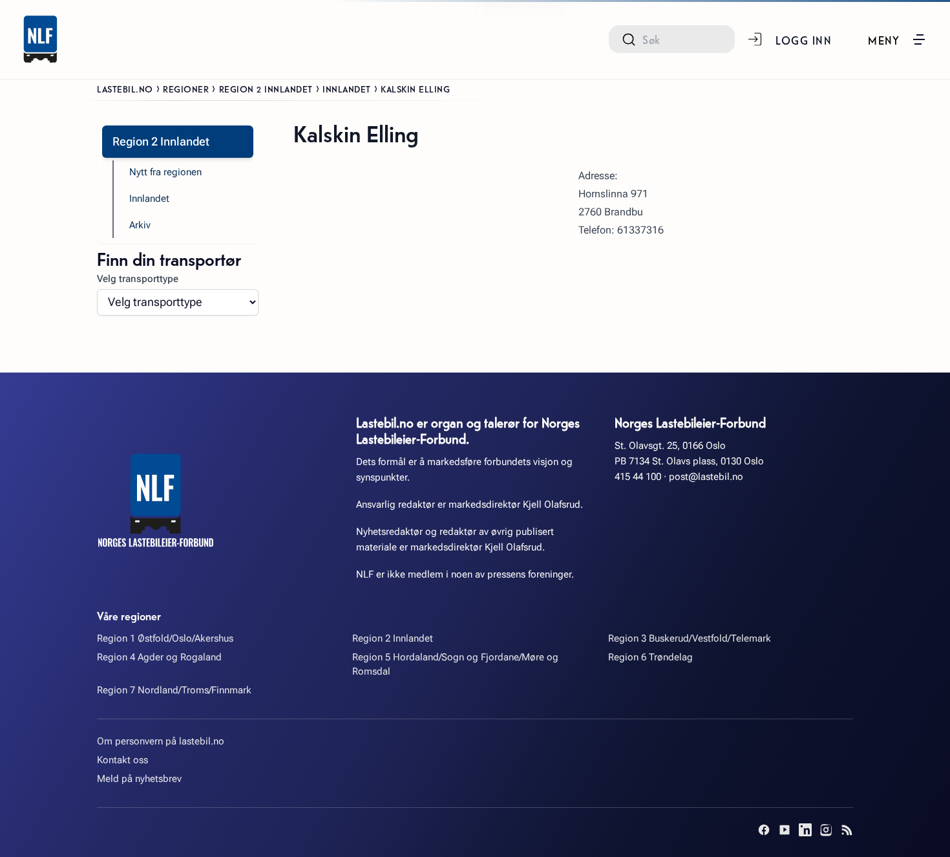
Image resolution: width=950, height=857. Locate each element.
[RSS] (846, 829)
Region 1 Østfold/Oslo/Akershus (165, 638)
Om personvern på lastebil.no (160, 741)
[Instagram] (825, 829)
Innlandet (346, 88)
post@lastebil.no (706, 477)
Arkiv (140, 225)
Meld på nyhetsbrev (139, 779)
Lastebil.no (125, 88)
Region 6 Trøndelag (650, 657)
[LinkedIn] (805, 829)
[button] (897, 39)
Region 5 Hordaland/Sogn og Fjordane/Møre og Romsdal (455, 664)
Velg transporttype (137, 279)
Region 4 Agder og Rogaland (159, 657)
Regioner (186, 88)
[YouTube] (784, 829)
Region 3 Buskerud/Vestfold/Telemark (689, 638)
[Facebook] (763, 829)
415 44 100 (638, 477)
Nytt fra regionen (165, 172)
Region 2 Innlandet (266, 88)
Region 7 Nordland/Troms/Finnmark (174, 690)
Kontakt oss (122, 760)
